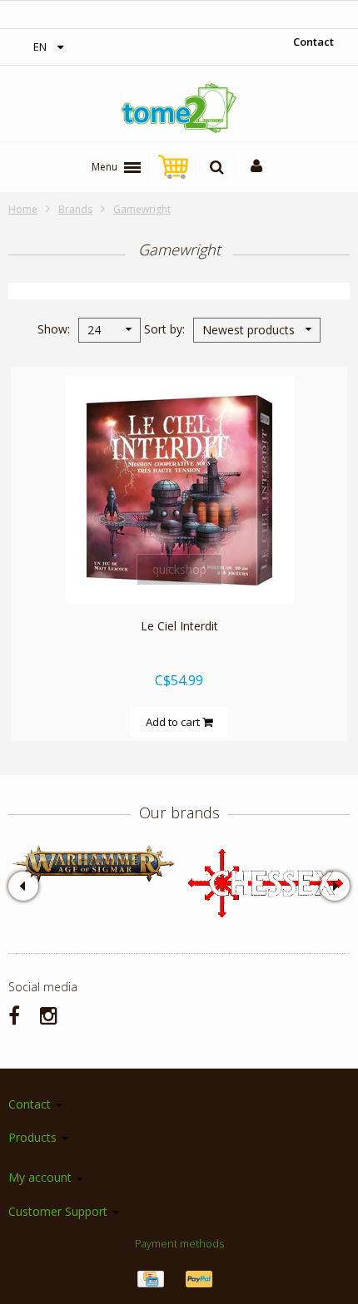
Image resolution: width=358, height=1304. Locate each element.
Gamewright (142, 209)
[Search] (217, 167)
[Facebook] (14, 1015)
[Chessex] (264, 882)
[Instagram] (48, 1015)
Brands (75, 209)
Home (22, 209)
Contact (313, 41)
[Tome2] (179, 108)
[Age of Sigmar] (93, 863)
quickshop (179, 569)
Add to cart (174, 721)
